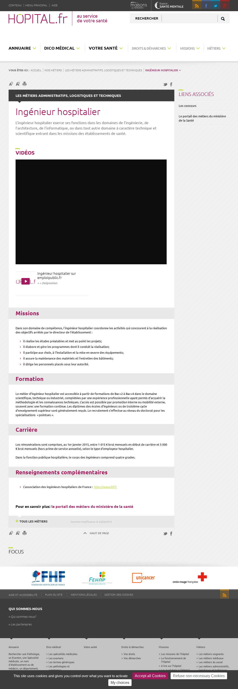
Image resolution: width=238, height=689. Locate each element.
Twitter (215, 4)
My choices (120, 683)
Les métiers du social (211, 662)
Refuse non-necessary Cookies (199, 676)
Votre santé (103, 48)
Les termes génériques (61, 662)
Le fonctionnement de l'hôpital (173, 659)
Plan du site (54, 594)
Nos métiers (53, 70)
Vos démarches (132, 658)
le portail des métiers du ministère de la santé (92, 506)
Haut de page (99, 533)
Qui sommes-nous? (23, 616)
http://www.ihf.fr (105, 487)
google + (226, 6)
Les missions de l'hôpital (175, 654)
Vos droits (129, 654)
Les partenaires (21, 624)
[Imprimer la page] (25, 84)
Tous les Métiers (34, 521)
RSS (197, 4)
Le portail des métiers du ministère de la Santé (202, 118)
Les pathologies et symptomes (59, 668)
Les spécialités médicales (63, 654)
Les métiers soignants (211, 654)
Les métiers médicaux (211, 658)
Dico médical (59, 48)
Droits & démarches (149, 48)
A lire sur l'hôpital (171, 666)
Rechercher (146, 18)
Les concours (187, 106)
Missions (187, 48)
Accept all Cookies (150, 676)
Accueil (36, 70)
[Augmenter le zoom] (18, 84)
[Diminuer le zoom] (11, 84)
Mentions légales (84, 594)
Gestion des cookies (118, 594)
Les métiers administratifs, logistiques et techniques (103, 70)
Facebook (206, 4)
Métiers (213, 48)
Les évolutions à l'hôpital (175, 670)
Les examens (56, 658)
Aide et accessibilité (23, 595)
